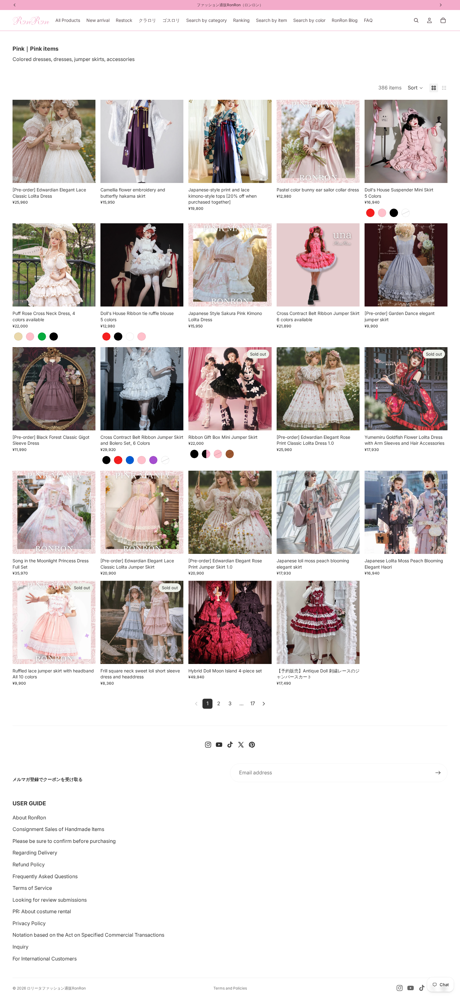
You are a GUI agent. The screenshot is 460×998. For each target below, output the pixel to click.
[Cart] (443, 20)
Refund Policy (29, 864)
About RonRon (29, 817)
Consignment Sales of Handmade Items (58, 829)
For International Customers (45, 958)
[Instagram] (208, 744)
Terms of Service (32, 888)
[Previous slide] (22, 141)
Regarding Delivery (35, 852)
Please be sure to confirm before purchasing (64, 841)
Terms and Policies (230, 988)
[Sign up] (438, 772)
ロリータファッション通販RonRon (56, 988)
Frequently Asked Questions (45, 876)
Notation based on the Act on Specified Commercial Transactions (88, 935)
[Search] (416, 20)
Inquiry (20, 947)
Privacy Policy (29, 923)
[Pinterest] (252, 744)
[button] (415, 88)
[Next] (263, 703)
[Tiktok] (230, 744)
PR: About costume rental (42, 911)
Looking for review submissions (50, 900)
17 (252, 703)
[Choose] (85, 173)
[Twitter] (241, 744)
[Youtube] (219, 744)
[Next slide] (86, 141)
